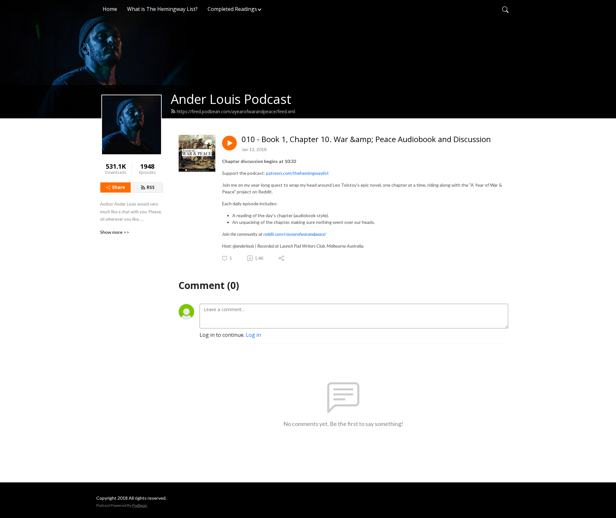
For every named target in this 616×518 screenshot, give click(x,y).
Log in (253, 334)
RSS (151, 187)
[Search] (505, 9)
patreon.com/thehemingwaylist (297, 173)
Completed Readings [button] (232, 9)
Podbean (139, 505)
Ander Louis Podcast (231, 99)
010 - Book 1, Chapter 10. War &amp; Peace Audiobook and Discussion (366, 139)
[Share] (282, 258)
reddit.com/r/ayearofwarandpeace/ (294, 234)
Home (110, 9)
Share (118, 187)
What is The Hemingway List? (162, 9)
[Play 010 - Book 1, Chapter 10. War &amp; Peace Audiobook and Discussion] (229, 143)
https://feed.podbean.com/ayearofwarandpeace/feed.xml (236, 111)
